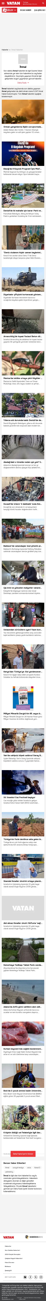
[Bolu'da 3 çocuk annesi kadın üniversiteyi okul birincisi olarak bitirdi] (23, 1076)
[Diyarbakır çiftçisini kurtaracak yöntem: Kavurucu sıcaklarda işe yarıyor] (23, 279)
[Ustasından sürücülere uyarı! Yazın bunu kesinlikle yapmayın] (23, 615)
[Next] (25, 1277)
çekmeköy (9, 1172)
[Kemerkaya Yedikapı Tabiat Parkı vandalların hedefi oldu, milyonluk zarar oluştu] (23, 950)
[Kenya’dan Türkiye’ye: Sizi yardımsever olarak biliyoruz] (23, 656)
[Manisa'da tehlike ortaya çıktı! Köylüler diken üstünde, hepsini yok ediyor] (23, 363)
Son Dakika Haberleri (12, 1250)
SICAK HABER (25, 10)
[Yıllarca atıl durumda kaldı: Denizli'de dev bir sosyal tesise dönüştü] (23, 405)
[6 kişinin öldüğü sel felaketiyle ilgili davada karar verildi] (23, 1117)
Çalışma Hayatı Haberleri (13, 1258)
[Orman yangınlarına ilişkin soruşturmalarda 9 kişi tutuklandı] (23, 112)
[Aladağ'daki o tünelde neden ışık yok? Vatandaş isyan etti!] (23, 447)
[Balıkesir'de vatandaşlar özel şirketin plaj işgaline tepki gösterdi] (23, 531)
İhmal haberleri (17, 50)
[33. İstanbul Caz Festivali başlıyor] (23, 782)
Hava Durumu (9, 1262)
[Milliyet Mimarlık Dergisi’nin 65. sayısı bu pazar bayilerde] (23, 698)
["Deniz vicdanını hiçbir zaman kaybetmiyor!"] (23, 237)
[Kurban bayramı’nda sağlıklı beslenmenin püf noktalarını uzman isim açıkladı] (23, 1034)
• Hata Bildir (22, 1299)
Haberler (5, 50)
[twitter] (36, 1277)
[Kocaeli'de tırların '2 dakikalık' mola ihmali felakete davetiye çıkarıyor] (23, 489)
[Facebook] (30, 1277)
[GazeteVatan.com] (8, 1237)
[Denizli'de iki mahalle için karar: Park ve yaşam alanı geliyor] (23, 195)
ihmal (7, 1168)
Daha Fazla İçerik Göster (23, 1154)
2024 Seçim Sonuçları (12, 1254)
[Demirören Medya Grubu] (34, 1237)
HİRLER (8, 10)
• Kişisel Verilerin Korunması (32, 1297)
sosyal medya (18, 1168)
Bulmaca (8, 1266)
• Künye (19, 1297)
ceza (29, 1168)
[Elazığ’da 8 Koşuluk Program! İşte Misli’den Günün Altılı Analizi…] (23, 154)
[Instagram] (41, 1277)
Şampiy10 (8, 1270)
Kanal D (37, 1168)
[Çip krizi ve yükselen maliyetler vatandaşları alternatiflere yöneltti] (23, 573)
